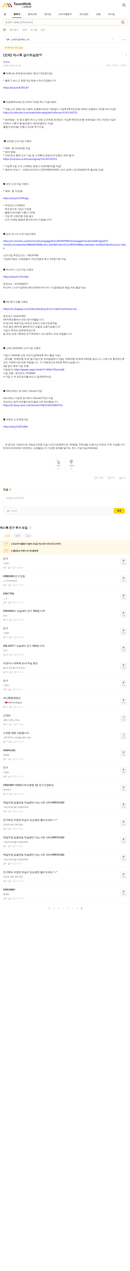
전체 (8, 536)
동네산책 (32, 14)
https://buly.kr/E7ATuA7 (16, 87)
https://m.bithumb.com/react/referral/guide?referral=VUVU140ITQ (40, 112)
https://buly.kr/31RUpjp (16, 198)
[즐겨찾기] (30, 528)
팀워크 (17, 14)
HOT (18, 536)
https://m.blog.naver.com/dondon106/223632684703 (33, 405)
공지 (28, 536)
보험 (98, 14)
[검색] (123, 5)
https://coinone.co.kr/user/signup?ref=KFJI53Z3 (30, 159)
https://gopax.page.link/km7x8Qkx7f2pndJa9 (39, 369)
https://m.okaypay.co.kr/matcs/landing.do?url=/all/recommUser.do (40, 308)
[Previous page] (49, 908)
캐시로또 (84, 14)
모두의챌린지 (65, 14)
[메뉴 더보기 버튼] (4, 30)
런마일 (47, 14)
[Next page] (81, 908)
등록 (119, 510)
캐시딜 (111, 14)
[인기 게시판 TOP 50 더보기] (124, 39)
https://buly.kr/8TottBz (15, 426)
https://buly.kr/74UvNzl (16, 276)
